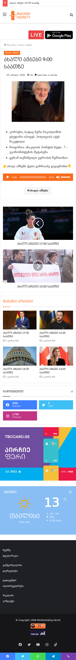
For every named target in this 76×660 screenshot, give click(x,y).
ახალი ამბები (25, 45)
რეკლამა (8, 596)
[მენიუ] (4, 16)
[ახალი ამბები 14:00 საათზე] (56, 356)
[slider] (66, 176)
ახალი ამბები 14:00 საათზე (24, 3)
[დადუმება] (58, 177)
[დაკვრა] (8, 177)
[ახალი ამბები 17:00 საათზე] (20, 320)
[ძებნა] (71, 16)
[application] (38, 177)
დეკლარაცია (10, 556)
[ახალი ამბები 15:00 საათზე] (20, 356)
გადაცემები (9, 580)
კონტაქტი (8, 601)
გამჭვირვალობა (12, 565)
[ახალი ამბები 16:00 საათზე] (56, 320)
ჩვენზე (7, 550)
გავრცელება (10, 571)
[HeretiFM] (22, 14)
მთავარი (11, 45)
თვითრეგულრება (13, 586)
